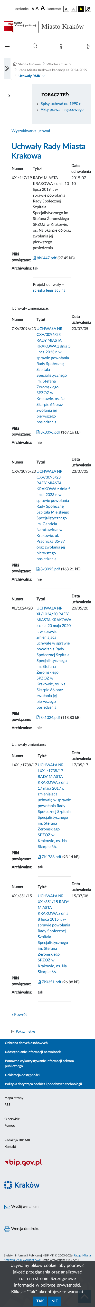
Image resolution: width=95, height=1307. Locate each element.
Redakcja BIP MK (17, 1140)
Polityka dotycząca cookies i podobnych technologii (43, 1084)
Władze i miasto (59, 64)
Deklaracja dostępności (22, 1075)
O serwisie (12, 1119)
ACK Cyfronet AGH (28, 1259)
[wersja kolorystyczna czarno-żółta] (81, 9)
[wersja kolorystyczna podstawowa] (66, 9)
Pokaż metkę (25, 1031)
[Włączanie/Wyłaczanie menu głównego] (7, 47)
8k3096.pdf (49, 432)
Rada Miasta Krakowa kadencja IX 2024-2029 (53, 70)
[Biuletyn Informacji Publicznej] (47, 1165)
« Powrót (19, 1015)
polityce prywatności (60, 1285)
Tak (40, 1301)
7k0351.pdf (51, 982)
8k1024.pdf (49, 718)
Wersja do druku (24, 1229)
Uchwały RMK (29, 76)
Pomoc (9, 1125)
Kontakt (10, 1147)
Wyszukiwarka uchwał (30, 131)
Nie (54, 1301)
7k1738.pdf (51, 857)
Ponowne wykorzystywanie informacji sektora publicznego (39, 1063)
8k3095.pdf (49, 569)
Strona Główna (29, 64)
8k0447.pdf (46, 258)
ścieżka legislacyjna (49, 290)
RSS (7, 1105)
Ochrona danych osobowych (26, 1043)
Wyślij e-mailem (24, 1207)
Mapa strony (13, 1098)
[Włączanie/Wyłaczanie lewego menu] (7, 68)
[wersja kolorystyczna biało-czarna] (73, 9)
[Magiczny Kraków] (47, 1187)
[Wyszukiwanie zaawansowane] (35, 46)
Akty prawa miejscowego (62, 110)
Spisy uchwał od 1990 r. (61, 104)
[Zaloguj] (89, 47)
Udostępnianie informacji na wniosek (33, 1052)
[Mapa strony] (62, 47)
